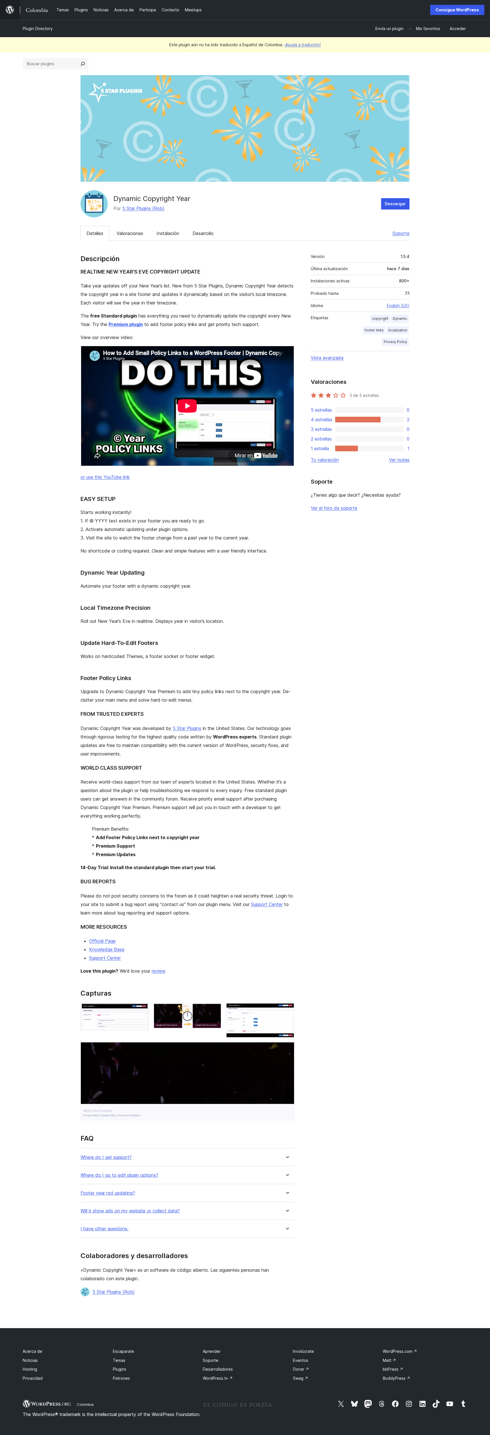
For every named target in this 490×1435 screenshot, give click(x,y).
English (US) (398, 305)
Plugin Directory (38, 28)
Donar (301, 1369)
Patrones (121, 1378)
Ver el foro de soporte (334, 508)
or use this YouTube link (105, 477)
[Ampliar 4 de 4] (287, 1050)
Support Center (267, 904)
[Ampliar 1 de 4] (141, 1011)
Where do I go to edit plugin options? (119, 1175)
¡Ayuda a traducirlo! (302, 44)
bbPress (393, 1369)
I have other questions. (104, 1228)
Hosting (30, 1369)
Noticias (30, 1360)
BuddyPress (396, 1378)
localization (397, 330)
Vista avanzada (327, 358)
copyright (380, 318)
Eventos (300, 1360)
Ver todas (399, 460)
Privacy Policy (395, 342)
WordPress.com (400, 1351)
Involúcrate (303, 1351)
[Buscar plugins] (82, 63)
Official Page (102, 941)
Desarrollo (203, 233)
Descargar (395, 203)
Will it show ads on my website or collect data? (130, 1211)
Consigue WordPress (457, 9)
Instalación (168, 233)
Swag (300, 1378)
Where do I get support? (106, 1157)
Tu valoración (325, 460)
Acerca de (32, 1351)
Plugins (119, 1369)
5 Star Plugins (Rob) (143, 208)
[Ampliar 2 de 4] (214, 1011)
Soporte (400, 233)
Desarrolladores (218, 1369)
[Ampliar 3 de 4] (287, 1011)
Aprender (212, 1351)
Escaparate (123, 1351)
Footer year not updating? (108, 1193)
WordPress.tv (218, 1378)
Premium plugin (126, 324)
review (158, 971)
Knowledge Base (106, 949)
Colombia (85, 1404)
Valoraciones (130, 233)
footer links (374, 330)
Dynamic (400, 318)
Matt (389, 1360)
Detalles (94, 233)
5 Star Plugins (187, 728)
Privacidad (33, 1378)
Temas (119, 1360)
